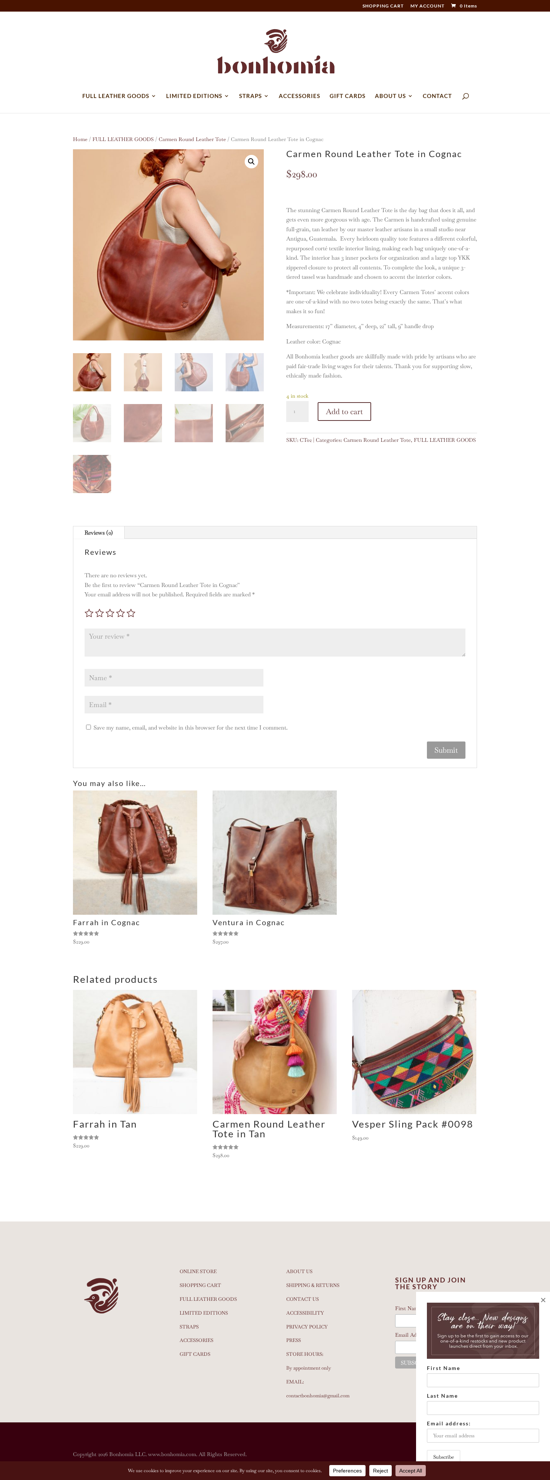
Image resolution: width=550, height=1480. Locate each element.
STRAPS (250, 96)
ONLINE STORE (198, 1271)
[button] (251, 161)
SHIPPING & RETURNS (312, 1285)
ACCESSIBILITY (305, 1313)
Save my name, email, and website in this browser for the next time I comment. (191, 727)
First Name (443, 1368)
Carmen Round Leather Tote (192, 139)
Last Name (442, 1395)
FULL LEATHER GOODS (115, 96)
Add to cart (344, 411)
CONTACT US (302, 1299)
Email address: (449, 1423)
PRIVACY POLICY (307, 1327)
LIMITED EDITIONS (194, 96)
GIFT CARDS (348, 96)
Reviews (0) (99, 532)
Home (80, 139)
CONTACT (437, 96)
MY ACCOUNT (427, 6)
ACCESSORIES (299, 96)
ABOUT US (390, 96)
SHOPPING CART (383, 6)
